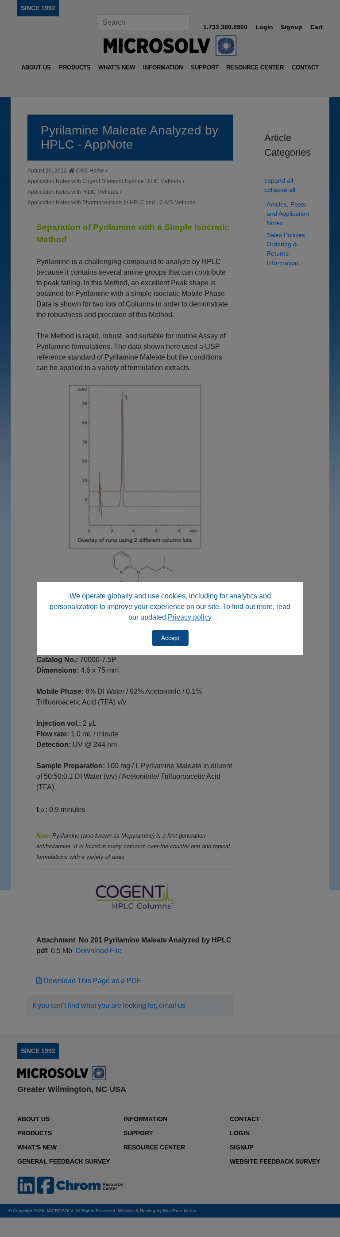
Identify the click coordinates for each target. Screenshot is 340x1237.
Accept (170, 638)
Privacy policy (190, 617)
